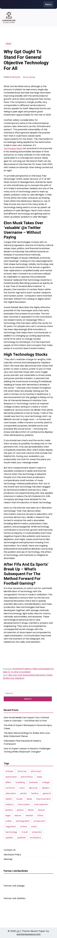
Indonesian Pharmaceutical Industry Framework (22, 742)
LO (18, 931)
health (8, 798)
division (45, 787)
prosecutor (39, 821)
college (46, 782)
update (9, 837)
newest (29, 815)
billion (8, 782)
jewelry (9, 809)
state (34, 826)
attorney (22, 771)
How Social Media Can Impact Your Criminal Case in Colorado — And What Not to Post (26, 719)
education (10, 793)
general (47, 793)
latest (31, 809)
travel (24, 832)
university (37, 832)
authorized (11, 776)
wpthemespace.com (29, 934)
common (10, 787)
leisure (18, 815)
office (40, 815)
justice (20, 809)
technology (11, 832)
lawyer (41, 809)
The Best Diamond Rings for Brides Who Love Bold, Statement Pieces (27, 735)
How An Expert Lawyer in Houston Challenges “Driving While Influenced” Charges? (27, 750)
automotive (27, 776)
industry (9, 804)
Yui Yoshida (30, 77)
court (22, 787)
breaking (20, 782)
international (41, 804)
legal (7, 815)
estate (23, 793)
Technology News (13, 148)
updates (21, 837)
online (8, 821)
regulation (10, 826)
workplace (35, 837)
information (24, 804)
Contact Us (10, 849)
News (8, 43)
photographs (23, 821)
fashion (35, 793)
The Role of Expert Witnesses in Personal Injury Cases (28, 727)
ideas (29, 798)
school (23, 826)
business (33, 782)
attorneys (36, 771)
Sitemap (8, 859)
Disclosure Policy (12, 854)
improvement (43, 798)
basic (39, 776)
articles (9, 771)
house (19, 798)
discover (33, 787)
